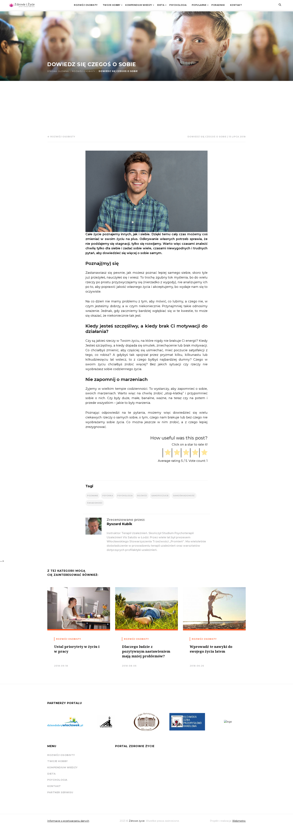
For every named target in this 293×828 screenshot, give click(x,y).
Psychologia (178, 5)
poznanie (92, 495)
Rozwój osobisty (86, 5)
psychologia (125, 495)
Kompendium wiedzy (138, 5)
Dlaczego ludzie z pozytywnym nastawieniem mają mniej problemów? (146, 651)
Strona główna (58, 71)
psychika (107, 495)
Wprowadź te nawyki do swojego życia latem (211, 649)
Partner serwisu (60, 792)
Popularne (199, 5)
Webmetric (239, 820)
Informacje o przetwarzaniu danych (68, 820)
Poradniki (218, 5)
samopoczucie (160, 495)
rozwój (142, 495)
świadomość (94, 503)
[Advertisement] (146, 106)
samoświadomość (184, 495)
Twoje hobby (111, 5)
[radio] (167, 453)
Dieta (160, 5)
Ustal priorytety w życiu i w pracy (77, 649)
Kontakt (236, 5)
